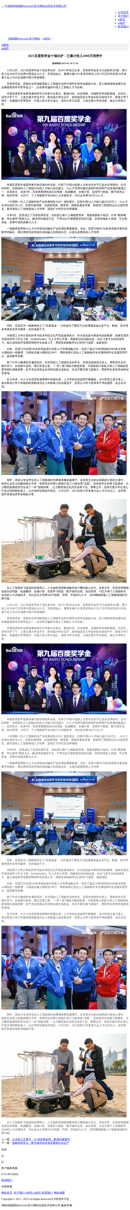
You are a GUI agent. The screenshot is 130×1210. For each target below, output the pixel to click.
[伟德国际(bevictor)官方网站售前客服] (2, 1156)
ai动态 (121, 23)
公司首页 (123, 12)
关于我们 (123, 15)
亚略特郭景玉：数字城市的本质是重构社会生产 (40, 1142)
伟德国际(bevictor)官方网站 (24, 38)
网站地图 (59, 1192)
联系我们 (123, 26)
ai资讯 (121, 19)
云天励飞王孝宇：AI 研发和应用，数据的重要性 (41, 1139)
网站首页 (6, 1192)
